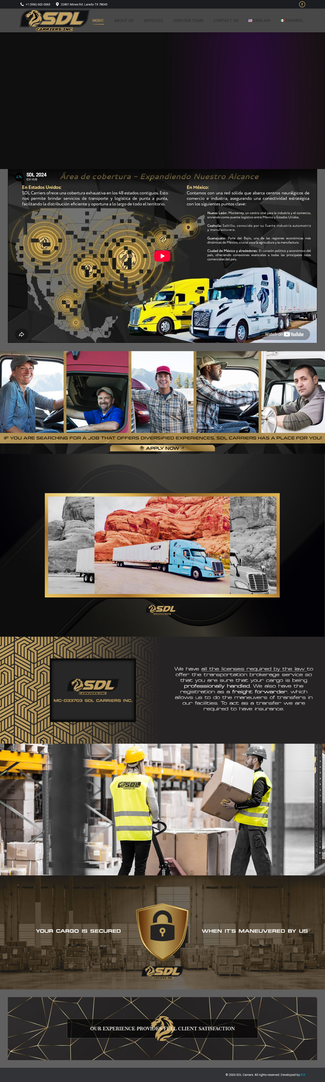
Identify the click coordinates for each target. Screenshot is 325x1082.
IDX (302, 1075)
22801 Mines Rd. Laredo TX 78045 (84, 4)
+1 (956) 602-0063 (38, 4)
